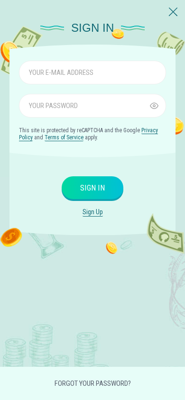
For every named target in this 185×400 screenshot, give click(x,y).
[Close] (173, 12)
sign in (92, 187)
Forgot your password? (93, 383)
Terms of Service (64, 137)
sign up (93, 212)
